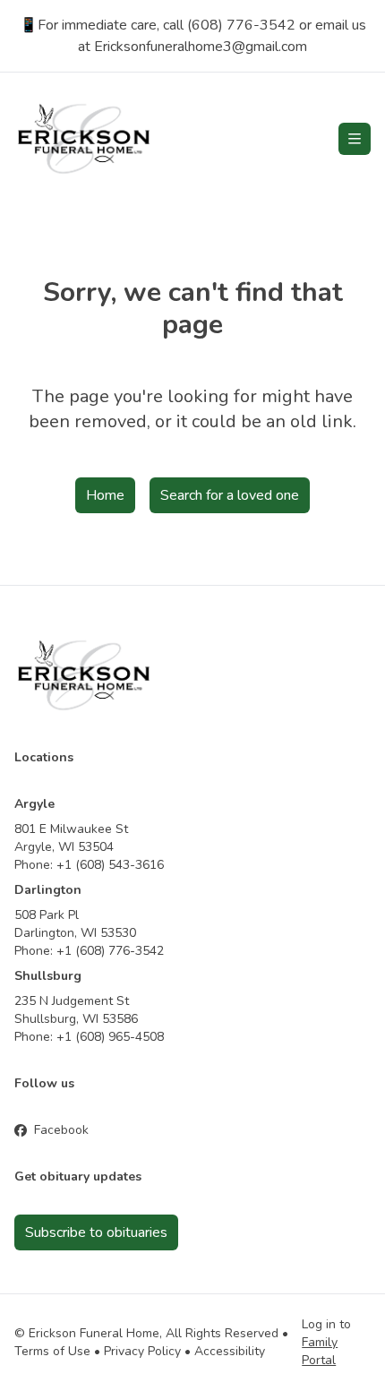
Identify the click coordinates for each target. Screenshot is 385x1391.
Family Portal (320, 1351)
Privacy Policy (142, 1351)
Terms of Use (52, 1351)
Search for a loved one (229, 495)
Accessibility (229, 1351)
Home (105, 495)
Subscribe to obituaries (96, 1232)
